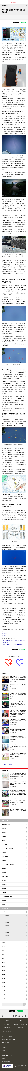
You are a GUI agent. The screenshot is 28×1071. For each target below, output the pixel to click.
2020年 (3, 962)
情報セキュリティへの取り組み (7, 1036)
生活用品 (4, 872)
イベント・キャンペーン (7, 896)
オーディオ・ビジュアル (7, 848)
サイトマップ (4, 1047)
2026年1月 (7, 939)
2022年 (3, 954)
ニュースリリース (7, 1020)
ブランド (4, 892)
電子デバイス (5, 876)
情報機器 (4, 868)
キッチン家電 (5, 856)
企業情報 (4, 900)
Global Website (4, 1058)
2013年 (3, 991)
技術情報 (4, 888)
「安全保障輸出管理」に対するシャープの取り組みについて (12, 1044)
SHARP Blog (21, 1020)
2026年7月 (7, 919)
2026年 (3, 912)
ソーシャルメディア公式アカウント (7, 1032)
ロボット (4, 840)
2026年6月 (7, 922)
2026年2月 (7, 935)
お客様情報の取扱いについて (7, 1055)
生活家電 (4, 860)
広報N (12, 16)
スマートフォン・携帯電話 (21, 18)
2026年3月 (7, 932)
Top (26, 1069)
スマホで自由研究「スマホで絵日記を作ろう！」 (14, 644)
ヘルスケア (4, 832)
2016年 (3, 979)
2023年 (3, 950)
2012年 (3, 995)
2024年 (3, 946)
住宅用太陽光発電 (6, 824)
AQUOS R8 (4, 635)
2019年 (3, 966)
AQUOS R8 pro (5, 633)
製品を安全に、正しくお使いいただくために (21, 1028)
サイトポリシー (4, 1050)
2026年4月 (7, 929)
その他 (3, 904)
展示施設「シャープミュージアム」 (21, 1024)
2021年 (3, 958)
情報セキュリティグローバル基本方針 (8, 1039)
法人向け (4, 880)
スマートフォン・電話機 (8, 864)
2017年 (3, 975)
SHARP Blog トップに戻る (8, 764)
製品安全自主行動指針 (5, 1042)
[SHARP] (14, 1)
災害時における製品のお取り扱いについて (7, 1028)
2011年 (3, 999)
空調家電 (4, 852)
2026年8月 (7, 915)
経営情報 (4, 836)
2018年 (3, 971)
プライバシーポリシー (5, 1053)
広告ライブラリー (7, 1024)
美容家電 (4, 828)
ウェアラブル (5, 844)
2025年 (3, 942)
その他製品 (4, 884)
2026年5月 (7, 925)
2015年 (3, 983)
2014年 (3, 987)
